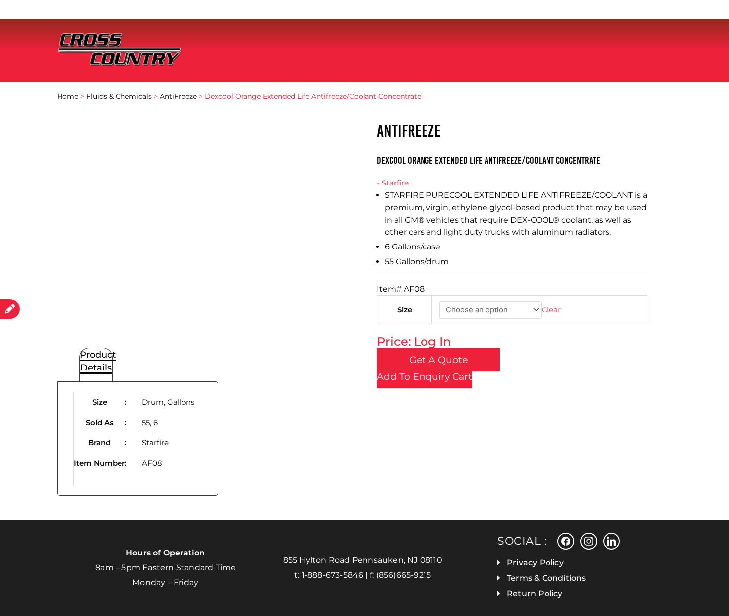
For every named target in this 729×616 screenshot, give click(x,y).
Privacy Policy (535, 562)
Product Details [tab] (98, 360)
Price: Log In (414, 341)
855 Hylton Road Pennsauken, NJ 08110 (362, 560)
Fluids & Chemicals (119, 96)
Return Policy (535, 593)
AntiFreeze (178, 96)
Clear (551, 309)
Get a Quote (438, 360)
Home (67, 96)
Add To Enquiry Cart (424, 376)
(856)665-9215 (403, 575)
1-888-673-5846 (333, 575)
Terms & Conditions (546, 578)
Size (404, 309)
